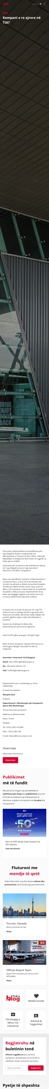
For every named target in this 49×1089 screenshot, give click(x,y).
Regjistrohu (36, 1068)
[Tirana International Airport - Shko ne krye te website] (4, 4)
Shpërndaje (10, 760)
